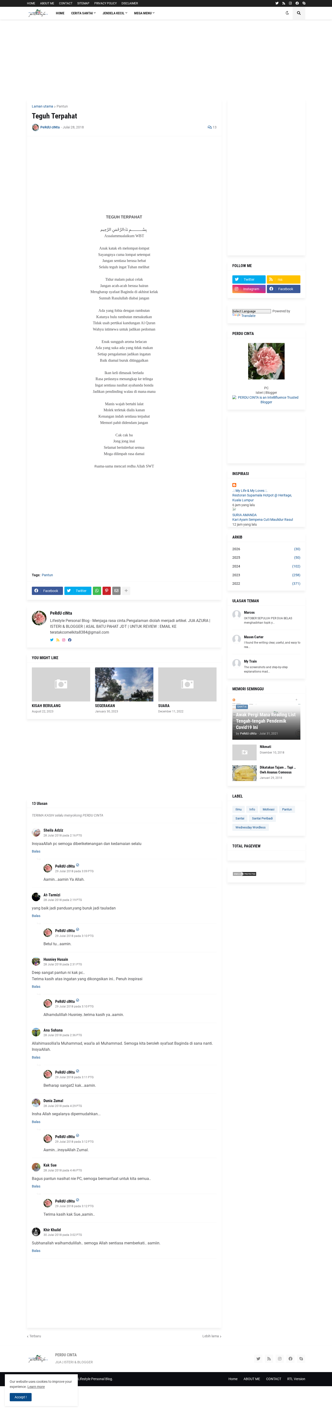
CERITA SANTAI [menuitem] (82, 13)
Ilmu (239, 809)
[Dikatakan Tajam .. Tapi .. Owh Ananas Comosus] (244, 773)
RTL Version (296, 1379)
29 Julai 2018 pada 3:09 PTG (74, 871)
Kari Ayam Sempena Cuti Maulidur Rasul (262, 519)
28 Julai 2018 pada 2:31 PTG (63, 964)
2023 (266, 575)
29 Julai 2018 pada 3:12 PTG (74, 1141)
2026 (266, 549)
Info (252, 809)
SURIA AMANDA (244, 515)
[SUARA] (187, 684)
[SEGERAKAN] (124, 684)
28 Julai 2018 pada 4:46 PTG (63, 1170)
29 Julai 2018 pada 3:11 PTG (74, 1077)
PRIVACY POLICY (105, 3)
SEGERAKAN (105, 705)
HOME (31, 3)
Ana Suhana (53, 1030)
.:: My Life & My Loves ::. (250, 491)
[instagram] (290, 3)
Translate (248, 316)
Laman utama (42, 106)
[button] (287, 13)
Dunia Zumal (53, 1100)
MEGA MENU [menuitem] (143, 13)
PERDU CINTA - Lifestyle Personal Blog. (83, 1379)
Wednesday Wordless (251, 827)
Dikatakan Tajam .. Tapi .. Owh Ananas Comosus (278, 769)
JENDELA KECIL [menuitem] (113, 13)
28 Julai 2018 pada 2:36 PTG (63, 1035)
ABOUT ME (47, 3)
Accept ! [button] (21, 1397)
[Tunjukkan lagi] (126, 591)
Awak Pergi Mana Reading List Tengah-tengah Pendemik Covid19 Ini (266, 721)
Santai (240, 818)
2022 (266, 583)
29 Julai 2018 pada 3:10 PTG (74, 936)
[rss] (283, 3)
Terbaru (35, 1336)
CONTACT (65, 3)
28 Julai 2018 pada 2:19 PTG (63, 900)
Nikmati (265, 747)
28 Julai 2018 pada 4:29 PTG (63, 1106)
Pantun (62, 106)
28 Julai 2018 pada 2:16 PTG (63, 835)
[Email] (116, 591)
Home (232, 1379)
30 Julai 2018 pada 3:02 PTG (63, 1235)
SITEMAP (83, 3)
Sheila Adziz (53, 830)
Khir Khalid (52, 1230)
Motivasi (268, 809)
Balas (36, 851)
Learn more (36, 1387)
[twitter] (277, 3)
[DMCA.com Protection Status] (244, 875)
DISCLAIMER (130, 3)
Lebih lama (210, 1336)
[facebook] (297, 3)
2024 (266, 566)
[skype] (304, 3)
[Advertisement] (166, 60)
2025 (266, 557)
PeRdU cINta (61, 613)
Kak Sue (50, 1165)
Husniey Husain (56, 959)
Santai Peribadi (262, 818)
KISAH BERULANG (46, 705)
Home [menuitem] (60, 13)
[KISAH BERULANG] (61, 684)
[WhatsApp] (97, 591)
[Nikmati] (244, 752)
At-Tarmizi (52, 895)
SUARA (164, 705)
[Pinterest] (107, 591)
